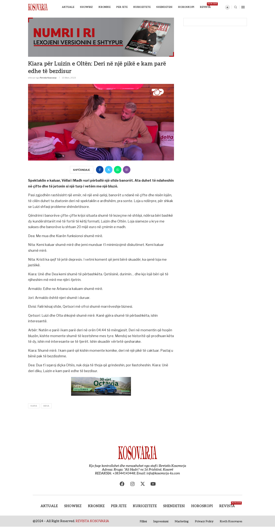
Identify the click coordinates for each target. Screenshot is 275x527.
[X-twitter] (142, 483)
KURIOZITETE (142, 7)
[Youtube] (153, 483)
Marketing (182, 521)
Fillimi (143, 521)
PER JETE (122, 7)
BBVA (46, 406)
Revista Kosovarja (48, 77)
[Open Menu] (243, 7)
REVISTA (205, 6)
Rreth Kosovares (231, 521)
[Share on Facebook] (99, 169)
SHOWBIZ (86, 7)
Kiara (33, 406)
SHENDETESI (164, 7)
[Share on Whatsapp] (117, 169)
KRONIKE (104, 7)
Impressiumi (160, 521)
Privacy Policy (204, 521)
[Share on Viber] (126, 169)
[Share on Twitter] (108, 169)
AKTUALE (68, 7)
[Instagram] (132, 483)
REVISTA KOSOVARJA (92, 521)
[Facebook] (122, 483)
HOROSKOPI (186, 7)
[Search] (235, 7)
